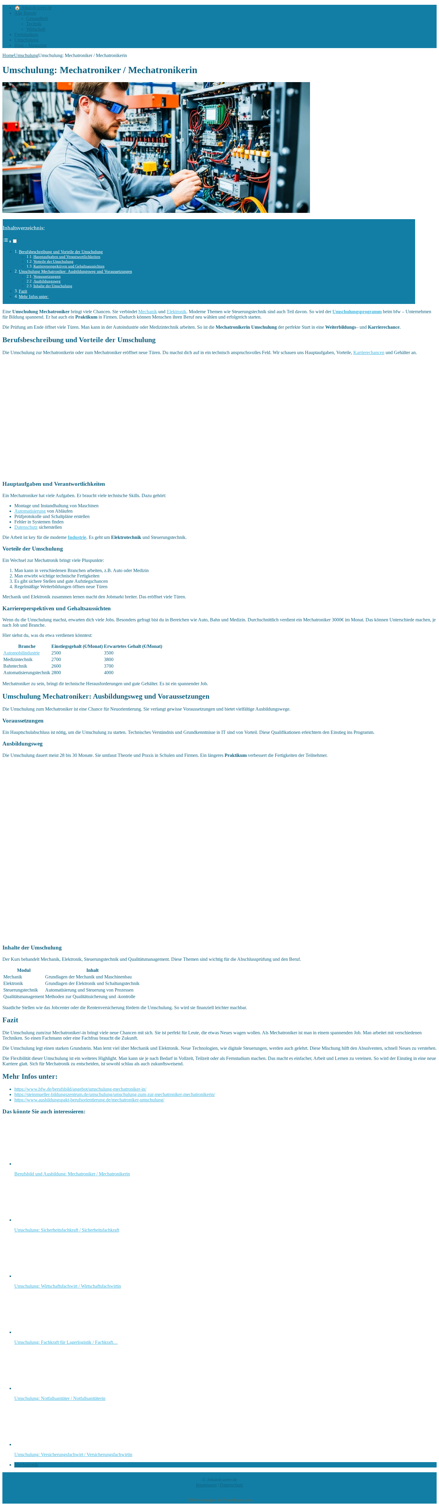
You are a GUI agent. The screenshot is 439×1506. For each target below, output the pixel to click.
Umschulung (26, 39)
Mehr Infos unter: (34, 296)
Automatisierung (30, 511)
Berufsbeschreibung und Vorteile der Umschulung (61, 251)
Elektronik (176, 311)
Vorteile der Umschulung (53, 261)
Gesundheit (37, 18)
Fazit (23, 291)
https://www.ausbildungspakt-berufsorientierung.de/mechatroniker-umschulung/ (89, 1099)
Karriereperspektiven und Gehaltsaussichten (69, 266)
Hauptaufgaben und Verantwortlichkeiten (66, 256)
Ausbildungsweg (47, 281)
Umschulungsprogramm (357, 311)
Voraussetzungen (47, 276)
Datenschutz (26, 527)
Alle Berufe (25, 13)
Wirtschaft (35, 29)
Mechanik (147, 311)
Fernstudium (26, 34)
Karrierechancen (368, 352)
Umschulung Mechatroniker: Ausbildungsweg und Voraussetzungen (75, 271)
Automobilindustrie (21, 652)
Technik (34, 23)
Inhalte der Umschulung (52, 286)
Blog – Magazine (30, 45)
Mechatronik (26, 1464)
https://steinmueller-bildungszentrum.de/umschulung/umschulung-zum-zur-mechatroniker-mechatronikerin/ (114, 1094)
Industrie (77, 537)
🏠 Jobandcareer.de (33, 7)
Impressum (206, 1484)
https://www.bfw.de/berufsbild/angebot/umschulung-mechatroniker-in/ (80, 1089)
